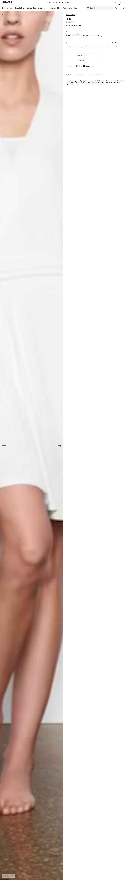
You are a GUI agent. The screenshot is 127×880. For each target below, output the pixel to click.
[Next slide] (60, 445)
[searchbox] (101, 8)
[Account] (120, 8)
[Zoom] (3, 14)
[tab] (69, 75)
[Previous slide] (4, 445)
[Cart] (124, 8)
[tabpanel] (95, 82)
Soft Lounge (100, 81)
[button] (73, 25)
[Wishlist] (116, 8)
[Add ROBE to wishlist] (61, 13)
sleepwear (91, 81)
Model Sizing (9, 876)
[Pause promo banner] (115, 2)
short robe (110, 82)
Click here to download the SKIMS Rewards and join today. (84, 36)
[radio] (68, 46)
